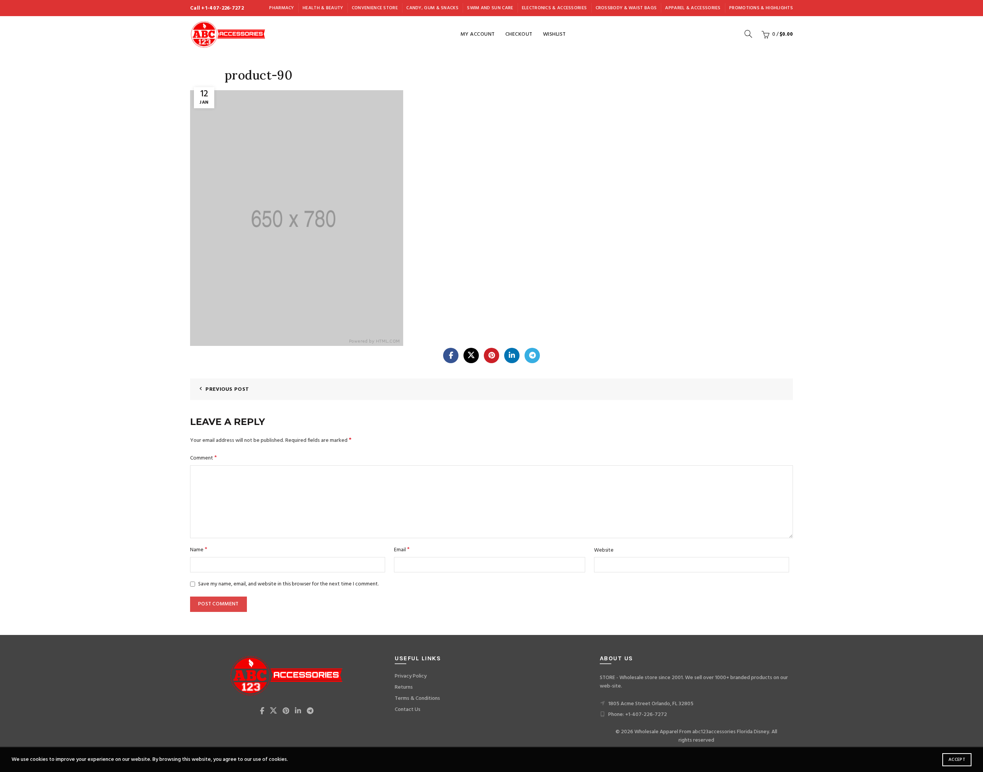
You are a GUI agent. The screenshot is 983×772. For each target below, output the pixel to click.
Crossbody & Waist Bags (626, 8)
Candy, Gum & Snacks (432, 8)
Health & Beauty (323, 8)
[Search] (748, 34)
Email (402, 550)
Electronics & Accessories (554, 8)
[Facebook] (450, 355)
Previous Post (227, 389)
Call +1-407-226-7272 (217, 8)
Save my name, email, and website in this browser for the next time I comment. (288, 584)
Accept (956, 760)
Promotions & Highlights (761, 8)
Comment (203, 458)
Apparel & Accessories (692, 8)
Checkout (519, 34)
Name (198, 550)
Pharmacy (281, 8)
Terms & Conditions (417, 698)
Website (604, 550)
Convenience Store (375, 8)
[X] (471, 355)
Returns (404, 687)
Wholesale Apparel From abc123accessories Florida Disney (701, 731)
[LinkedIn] (512, 355)
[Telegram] (532, 355)
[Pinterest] (491, 355)
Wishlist (554, 34)
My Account (477, 34)
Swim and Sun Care (490, 8)
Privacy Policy (411, 676)
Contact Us (407, 709)
